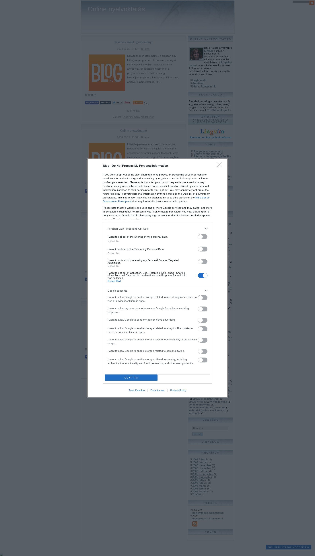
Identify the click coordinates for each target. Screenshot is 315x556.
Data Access (157, 390)
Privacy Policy (178, 390)
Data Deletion (137, 390)
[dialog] (157, 278)
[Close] (220, 166)
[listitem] (157, 229)
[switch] (202, 236)
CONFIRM (131, 377)
